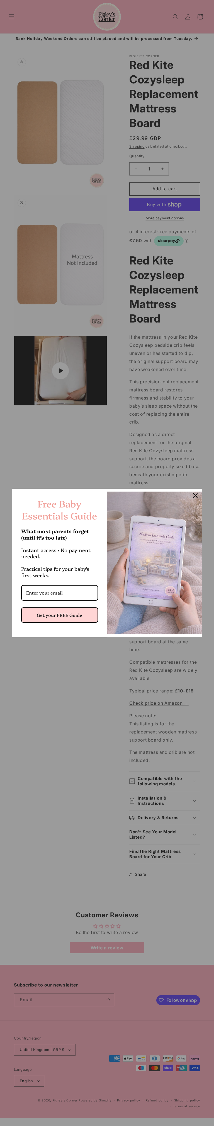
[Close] (195, 495)
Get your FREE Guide (59, 615)
